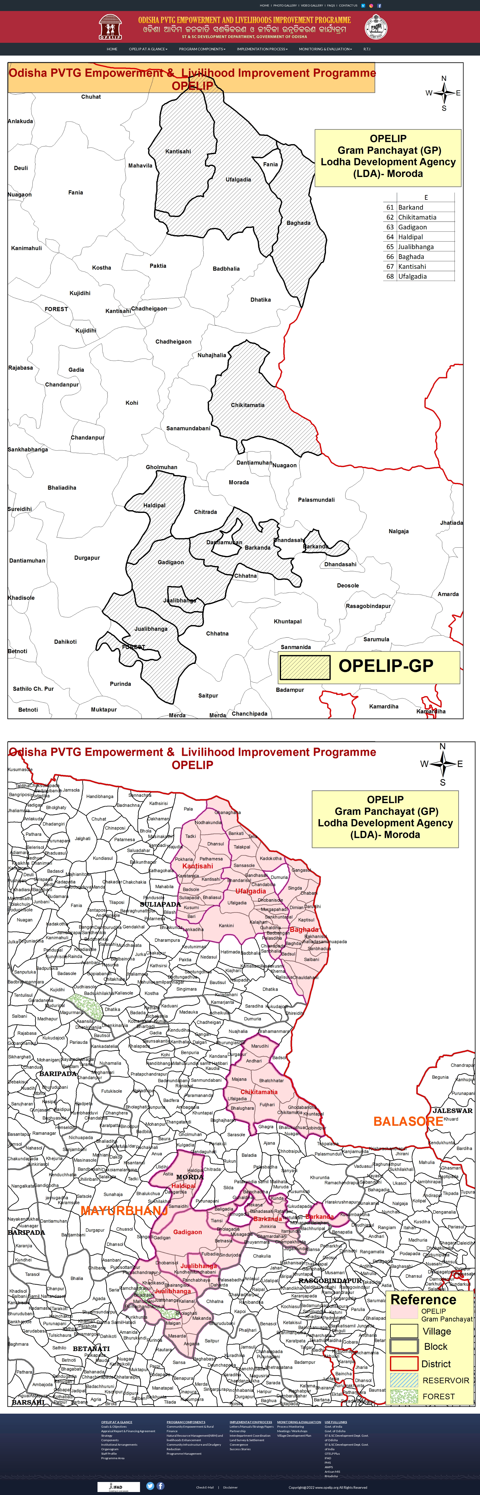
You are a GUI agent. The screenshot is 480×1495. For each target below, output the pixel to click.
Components (110, 1440)
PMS (328, 1462)
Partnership (238, 1431)
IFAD (328, 1458)
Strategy (106, 1435)
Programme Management (184, 1453)
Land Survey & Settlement (247, 1440)
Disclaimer (230, 1487)
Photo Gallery (285, 5)
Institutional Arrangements (119, 1444)
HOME (112, 49)
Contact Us (348, 5)
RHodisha (331, 1476)
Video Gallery (312, 5)
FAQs (331, 5)
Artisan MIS (332, 1471)
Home (264, 5)
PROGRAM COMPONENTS (201, 49)
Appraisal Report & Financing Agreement (128, 1431)
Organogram (109, 1449)
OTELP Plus (332, 1453)
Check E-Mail (205, 1487)
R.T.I (367, 49)
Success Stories (240, 1449)
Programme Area (112, 1458)
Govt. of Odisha (335, 1431)
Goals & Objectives (114, 1426)
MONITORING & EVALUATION (324, 49)
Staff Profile (109, 1453)
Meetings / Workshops (292, 1431)
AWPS (329, 1467)
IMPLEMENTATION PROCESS (261, 49)
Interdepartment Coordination (250, 1435)
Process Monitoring (290, 1426)
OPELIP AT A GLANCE (147, 49)
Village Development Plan (294, 1435)
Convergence (239, 1444)
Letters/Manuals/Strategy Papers (252, 1426)
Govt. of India (333, 1426)
